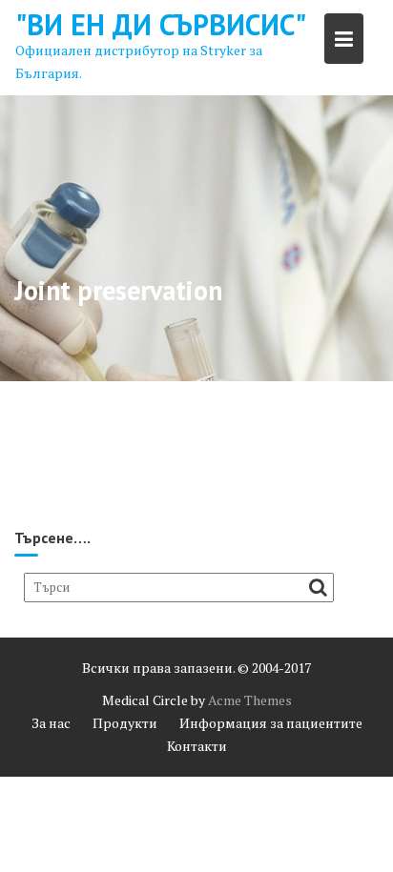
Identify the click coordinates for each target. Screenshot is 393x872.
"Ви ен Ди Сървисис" (160, 24)
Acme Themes (250, 700)
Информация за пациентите (270, 723)
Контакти (197, 746)
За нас (51, 723)
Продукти (125, 723)
